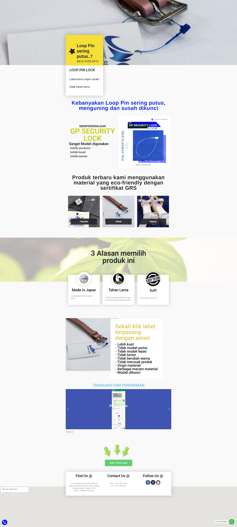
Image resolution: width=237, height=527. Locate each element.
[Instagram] (153, 482)
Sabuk (118, 221)
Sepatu (153, 221)
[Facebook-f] (148, 482)
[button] (68, 409)
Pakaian (84, 221)
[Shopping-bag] (158, 482)
